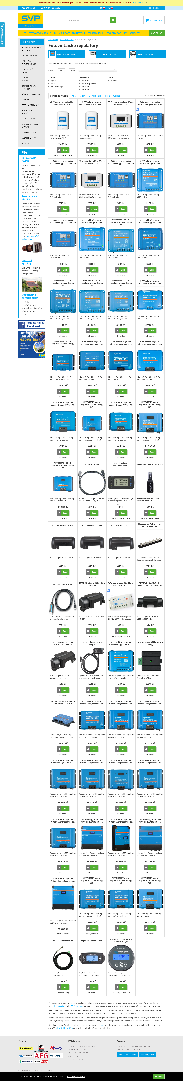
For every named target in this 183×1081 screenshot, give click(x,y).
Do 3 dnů (85, 86)
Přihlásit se (154, 8)
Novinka (114, 80)
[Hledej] (113, 20)
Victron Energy (57, 86)
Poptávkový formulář (128, 1054)
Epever (54, 80)
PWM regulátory (77, 1006)
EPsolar (54, 83)
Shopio (49, 1070)
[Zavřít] (146, 2)
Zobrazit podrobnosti (76, 1076)
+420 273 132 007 (28, 8)
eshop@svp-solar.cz (50, 8)
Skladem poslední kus (90, 83)
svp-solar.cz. (138, 3)
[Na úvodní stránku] (31, 20)
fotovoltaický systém (64, 1028)
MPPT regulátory (58, 1006)
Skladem (85, 80)
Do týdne (85, 89)
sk (109, 8)
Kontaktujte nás (147, 1054)
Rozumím (159, 1076)
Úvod (23, 33)
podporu (100, 1025)
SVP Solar (156, 33)
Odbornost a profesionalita (30, 296)
